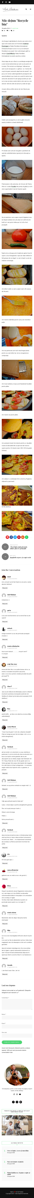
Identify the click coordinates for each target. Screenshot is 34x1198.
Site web (4, 1032)
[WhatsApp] (26, 537)
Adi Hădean (11, 595)
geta (9, 610)
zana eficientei (12, 870)
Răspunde (4, 588)
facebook (2, 2)
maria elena (11, 913)
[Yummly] (22, 537)
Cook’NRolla (10, 54)
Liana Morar (11, 727)
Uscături (15, 28)
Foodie (13, 186)
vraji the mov (12, 664)
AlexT (9, 686)
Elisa (9, 886)
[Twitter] (15, 537)
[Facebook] (11, 537)
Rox (8, 709)
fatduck (10, 747)
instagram (6, 2)
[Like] (7, 537)
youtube (9, 2)
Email (4, 1023)
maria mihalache (13, 646)
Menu (30, 9)
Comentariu (5, 998)
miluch (9, 628)
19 (13, 30)
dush (9, 577)
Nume (4, 1014)
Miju (8, 930)
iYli (8, 854)
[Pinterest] (19, 537)
